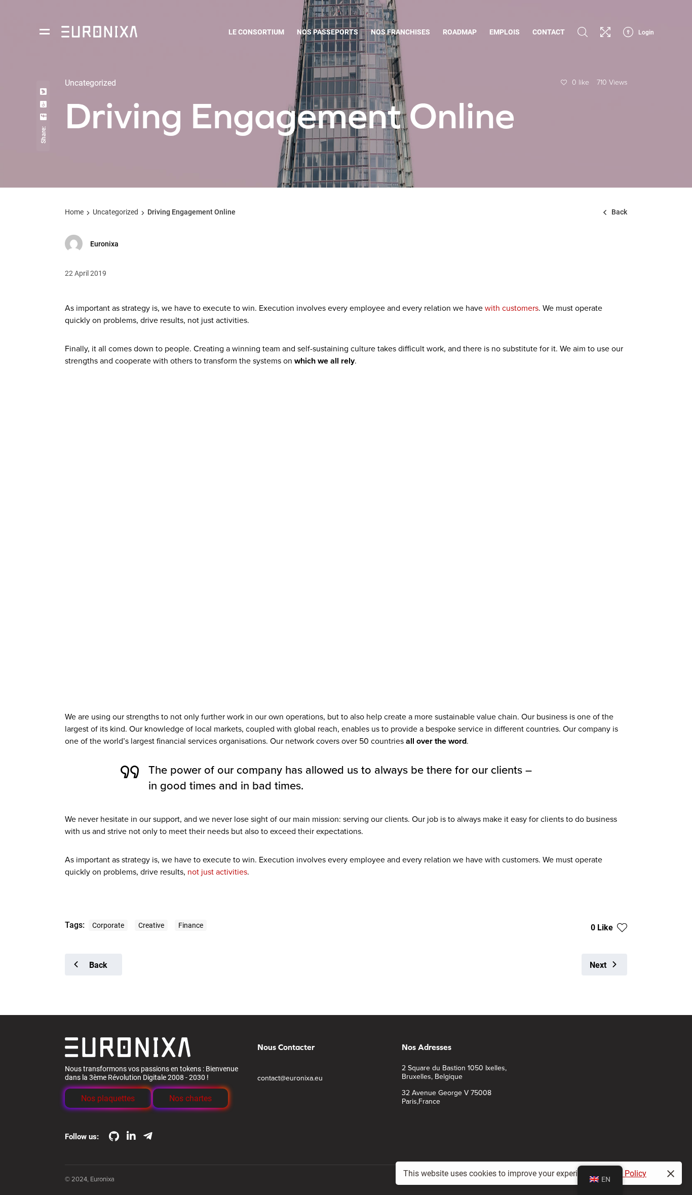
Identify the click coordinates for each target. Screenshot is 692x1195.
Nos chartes (190, 1098)
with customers (512, 308)
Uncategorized (115, 211)
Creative (151, 925)
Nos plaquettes (108, 1098)
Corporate (108, 925)
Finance (190, 925)
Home (74, 211)
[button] (108, 1098)
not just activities (217, 872)
